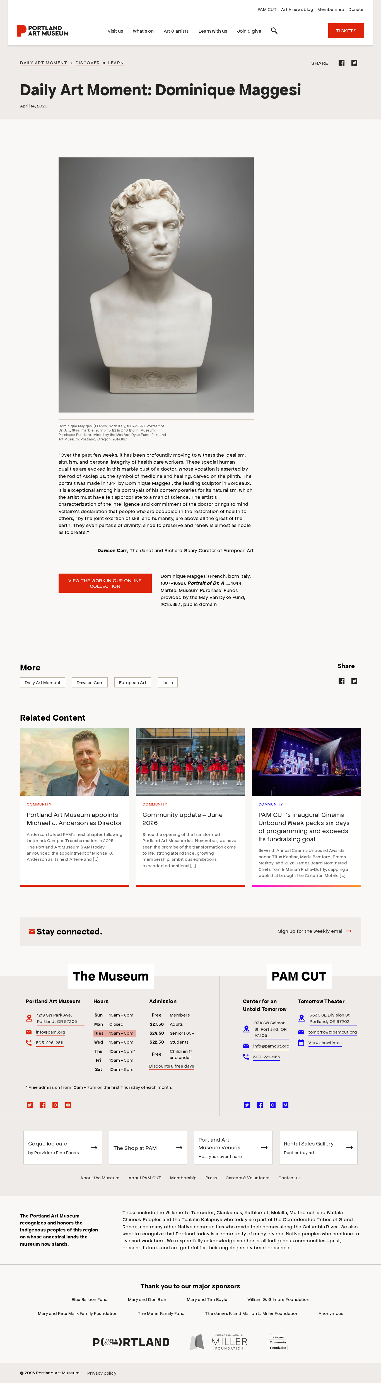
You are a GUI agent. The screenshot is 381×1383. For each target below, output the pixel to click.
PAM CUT (267, 9)
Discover (88, 62)
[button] (156, 285)
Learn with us (213, 31)
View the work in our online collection (105, 583)
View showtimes (325, 1042)
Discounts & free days (171, 1065)
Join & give (249, 31)
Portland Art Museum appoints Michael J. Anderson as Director (74, 818)
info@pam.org (50, 1031)
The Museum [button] (111, 976)
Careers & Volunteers (247, 1177)
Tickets (346, 30)
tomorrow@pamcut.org (332, 1031)
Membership (330, 9)
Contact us (289, 1177)
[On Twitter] (354, 62)
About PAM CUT (145, 1177)
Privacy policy (101, 1372)
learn (168, 682)
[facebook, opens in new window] (42, 1105)
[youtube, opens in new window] (68, 1105)
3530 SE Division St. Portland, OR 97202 (330, 1018)
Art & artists (176, 31)
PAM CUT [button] (299, 976)
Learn (116, 62)
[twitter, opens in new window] (29, 1105)
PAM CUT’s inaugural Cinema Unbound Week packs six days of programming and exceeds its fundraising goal (304, 826)
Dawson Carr (90, 682)
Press (211, 1177)
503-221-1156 (266, 1056)
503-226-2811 (50, 1042)
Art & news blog (297, 9)
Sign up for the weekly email (311, 931)
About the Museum (100, 1177)
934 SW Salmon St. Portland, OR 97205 (270, 1029)
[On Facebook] (341, 62)
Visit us (115, 31)
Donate (355, 9)
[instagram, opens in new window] (55, 1105)
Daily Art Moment (43, 62)
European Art (132, 682)
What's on (143, 31)
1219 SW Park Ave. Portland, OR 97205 (57, 1018)
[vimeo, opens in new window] (285, 1105)
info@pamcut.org (271, 1045)
